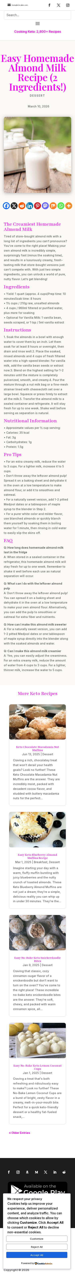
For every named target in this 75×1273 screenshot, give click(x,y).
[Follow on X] (58, 5)
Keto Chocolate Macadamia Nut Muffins (37, 748)
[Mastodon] (45, 205)
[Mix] (53, 205)
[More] (68, 205)
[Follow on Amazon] (27, 1172)
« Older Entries (19, 1132)
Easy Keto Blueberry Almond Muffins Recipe (37, 856)
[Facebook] (6, 205)
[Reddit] (21, 205)
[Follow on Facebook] (49, 5)
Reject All (37, 1246)
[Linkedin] (29, 205)
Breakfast (40, 862)
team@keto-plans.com (20, 5)
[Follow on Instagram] (68, 5)
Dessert (37, 95)
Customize (36, 1238)
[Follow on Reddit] (64, 1172)
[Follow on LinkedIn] (55, 1172)
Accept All (36, 1255)
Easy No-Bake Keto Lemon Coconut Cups (37, 1067)
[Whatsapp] (60, 205)
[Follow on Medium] (36, 1172)
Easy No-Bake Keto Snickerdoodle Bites (37, 959)
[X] (14, 205)
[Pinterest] (37, 205)
